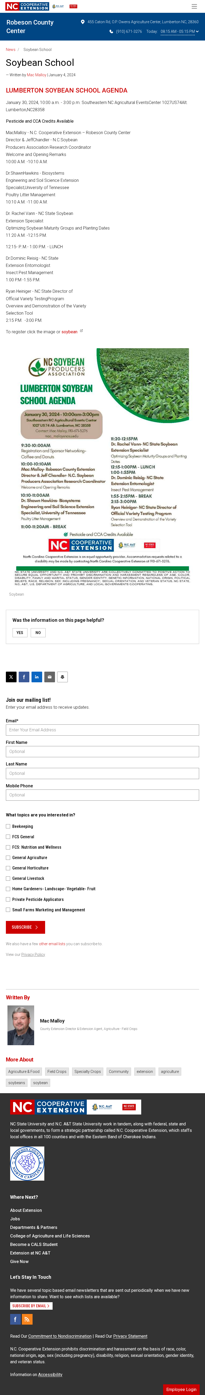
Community (119, 1071)
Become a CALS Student (34, 1244)
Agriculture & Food (24, 1071)
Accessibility (50, 1374)
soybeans (16, 1083)
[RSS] (27, 1319)
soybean (69, 331)
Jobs (15, 1218)
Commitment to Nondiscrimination (60, 1336)
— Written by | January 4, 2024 (41, 75)
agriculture (170, 1071)
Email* (12, 720)
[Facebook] (15, 1319)
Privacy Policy (33, 954)
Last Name (16, 764)
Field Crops (57, 1071)
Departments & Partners (33, 1227)
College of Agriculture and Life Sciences (50, 1235)
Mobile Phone (19, 785)
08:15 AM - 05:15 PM (178, 31)
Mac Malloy (36, 75)
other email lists (52, 944)
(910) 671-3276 (129, 31)
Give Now (19, 1261)
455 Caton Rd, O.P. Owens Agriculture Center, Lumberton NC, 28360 (143, 22)
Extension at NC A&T (30, 1253)
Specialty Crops (87, 1071)
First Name (16, 742)
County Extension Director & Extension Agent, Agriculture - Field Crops (88, 1029)
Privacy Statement (130, 1336)
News (10, 49)
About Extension (26, 1210)
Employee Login (181, 1389)
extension (145, 1071)
